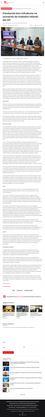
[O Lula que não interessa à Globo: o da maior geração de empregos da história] (6, 385)
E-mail (4, 347)
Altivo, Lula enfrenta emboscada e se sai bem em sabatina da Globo (24, 367)
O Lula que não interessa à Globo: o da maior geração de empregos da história (25, 384)
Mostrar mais (22, 394)
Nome (4, 342)
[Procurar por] (43, 3)
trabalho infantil (28, 290)
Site (24, 347)
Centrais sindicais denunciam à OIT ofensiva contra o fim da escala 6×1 (36, 314)
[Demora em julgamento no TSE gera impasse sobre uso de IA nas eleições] (6, 374)
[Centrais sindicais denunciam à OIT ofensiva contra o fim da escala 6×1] (36, 308)
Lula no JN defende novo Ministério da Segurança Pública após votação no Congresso (26, 378)
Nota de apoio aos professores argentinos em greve (22, 8)
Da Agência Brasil (6, 286)
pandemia (20, 290)
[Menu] (1, 3)
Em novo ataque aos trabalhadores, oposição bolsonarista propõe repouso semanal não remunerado (24, 363)
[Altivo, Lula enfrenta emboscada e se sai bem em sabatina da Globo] (6, 369)
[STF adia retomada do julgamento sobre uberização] (6, 390)
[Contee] (9, 2)
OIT (14, 290)
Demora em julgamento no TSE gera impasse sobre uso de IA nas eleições (26, 372)
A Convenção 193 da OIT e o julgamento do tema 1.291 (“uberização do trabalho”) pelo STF (9, 315)
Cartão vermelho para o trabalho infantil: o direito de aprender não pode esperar (22, 315)
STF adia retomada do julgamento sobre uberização (21, 388)
